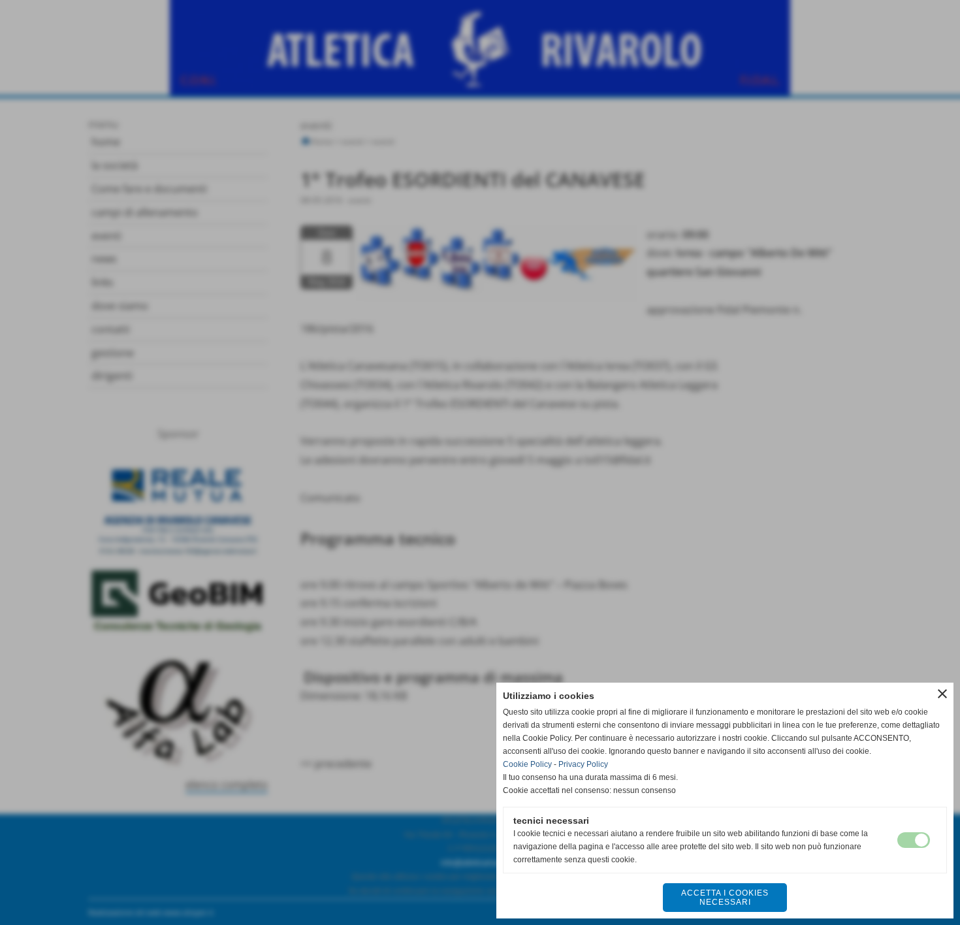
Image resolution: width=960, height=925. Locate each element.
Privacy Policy (583, 764)
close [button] (942, 694)
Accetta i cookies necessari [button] (725, 897)
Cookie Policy (527, 764)
